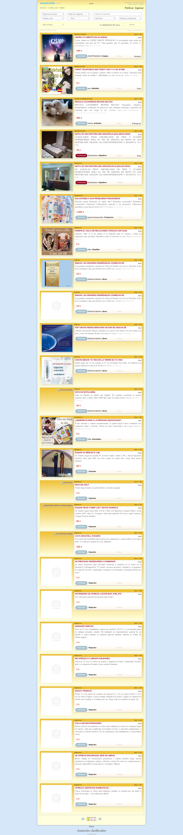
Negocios (92, 583)
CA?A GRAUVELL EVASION (87, 536)
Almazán (137, 56)
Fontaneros (108, 217)
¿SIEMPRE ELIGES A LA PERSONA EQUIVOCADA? (98, 420)
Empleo (105, 56)
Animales (97, 123)
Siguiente (139, 30)
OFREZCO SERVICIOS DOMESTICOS (92, 788)
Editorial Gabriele (94, 279)
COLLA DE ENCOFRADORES (88, 723)
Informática (96, 439)
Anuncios (43, 8)
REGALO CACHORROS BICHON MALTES (94, 102)
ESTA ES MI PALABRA (85, 392)
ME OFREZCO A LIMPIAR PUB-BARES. (92, 658)
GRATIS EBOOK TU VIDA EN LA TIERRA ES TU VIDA (99, 360)
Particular (81, 56)
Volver (91, 827)
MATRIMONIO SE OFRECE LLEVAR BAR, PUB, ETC (98, 594)
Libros (104, 279)
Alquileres (102, 155)
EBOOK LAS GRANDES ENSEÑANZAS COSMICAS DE (99, 263)
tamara (90, 123)
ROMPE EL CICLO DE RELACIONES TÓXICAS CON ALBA (101, 231)
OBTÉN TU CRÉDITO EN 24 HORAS (91, 37)
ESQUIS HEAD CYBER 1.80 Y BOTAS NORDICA (96, 508)
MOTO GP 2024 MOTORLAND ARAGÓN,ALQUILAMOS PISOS (102, 134)
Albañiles (95, 88)
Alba (89, 249)
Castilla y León (53, 8)
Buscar (132, 25)
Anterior (130, 30)
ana (89, 88)
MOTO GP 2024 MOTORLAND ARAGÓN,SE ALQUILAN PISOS (102, 166)
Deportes (92, 471)
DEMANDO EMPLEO (84, 626)
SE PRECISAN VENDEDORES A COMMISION (95, 561)
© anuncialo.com (91, 834)
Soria (62, 8)
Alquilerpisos (93, 155)
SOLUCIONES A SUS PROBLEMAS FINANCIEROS (97, 198)
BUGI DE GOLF (82, 485)
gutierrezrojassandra (95, 217)
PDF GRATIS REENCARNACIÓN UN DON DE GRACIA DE (100, 327)
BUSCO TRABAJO (83, 691)
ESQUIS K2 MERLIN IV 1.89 (87, 453)
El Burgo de (136, 123)
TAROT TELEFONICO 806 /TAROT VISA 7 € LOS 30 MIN (100, 69)
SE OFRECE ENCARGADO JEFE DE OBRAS (95, 755)
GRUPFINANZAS (94, 56)
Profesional (81, 155)
